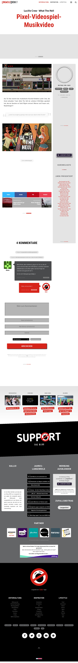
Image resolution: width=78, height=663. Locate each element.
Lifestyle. (63, 2)
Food (63, 602)
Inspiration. (54, 2)
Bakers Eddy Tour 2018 (64, 184)
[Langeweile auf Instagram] (39, 635)
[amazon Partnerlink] (11, 532)
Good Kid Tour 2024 (64, 213)
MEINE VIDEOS (48, 393)
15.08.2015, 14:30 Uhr (21, 277)
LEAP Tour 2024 (64, 211)
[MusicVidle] (33, 532)
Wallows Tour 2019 (64, 200)
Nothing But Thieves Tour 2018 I (64, 182)
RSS (43, 628)
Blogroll (8, 625)
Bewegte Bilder (39, 607)
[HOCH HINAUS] (39, 648)
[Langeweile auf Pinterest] (53, 635)
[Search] (75, 2)
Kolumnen (63, 604)
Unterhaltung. (44, 2)
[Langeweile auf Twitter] (31, 635)
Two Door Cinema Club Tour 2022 (64, 208)
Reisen (63, 607)
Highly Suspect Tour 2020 (64, 204)
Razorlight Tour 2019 (64, 189)
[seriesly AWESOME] (22, 532)
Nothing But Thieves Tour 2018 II (64, 187)
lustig (15, 615)
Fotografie (39, 611)
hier (27, 355)
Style (63, 611)
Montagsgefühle (15, 605)
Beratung (60, 625)
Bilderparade (15, 602)
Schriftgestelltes (39, 615)
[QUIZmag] (44, 532)
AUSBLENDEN (41, 56)
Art (39, 605)
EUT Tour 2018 (64, 188)
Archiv (15, 625)
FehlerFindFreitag (15, 604)
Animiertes (39, 602)
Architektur (39, 604)
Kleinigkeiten (15, 607)
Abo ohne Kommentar (35, 339)
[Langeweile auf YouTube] (46, 635)
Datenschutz (69, 625)
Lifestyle (59, 88)
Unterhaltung (15, 598)
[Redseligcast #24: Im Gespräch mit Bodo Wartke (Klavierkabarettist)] (30, 405)
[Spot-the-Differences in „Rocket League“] (47, 404)
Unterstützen (24, 625)
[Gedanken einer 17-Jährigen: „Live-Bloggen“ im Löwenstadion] (65, 405)
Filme (15, 609)
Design (39, 609)
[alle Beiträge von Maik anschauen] (64, 74)
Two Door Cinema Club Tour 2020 (64, 203)
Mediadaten (41, 625)
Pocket (45, 194)
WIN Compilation (15, 616)
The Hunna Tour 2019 (64, 193)
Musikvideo (64, 91)
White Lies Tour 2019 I (64, 192)
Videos (39, 616)
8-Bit (71, 88)
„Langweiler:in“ (69, 478)
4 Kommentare (64, 97)
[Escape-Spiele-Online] (66, 532)
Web (63, 616)
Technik (63, 613)
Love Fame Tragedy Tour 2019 (64, 196)
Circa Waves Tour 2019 (64, 198)
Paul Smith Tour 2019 (64, 199)
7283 (41, 590)
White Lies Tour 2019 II (64, 202)
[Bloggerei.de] (39, 658)
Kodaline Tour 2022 (64, 207)
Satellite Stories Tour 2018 (64, 185)
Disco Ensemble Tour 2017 (64, 181)
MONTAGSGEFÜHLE (13, 393)
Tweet (8, 194)
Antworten (46, 277)
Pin (33, 194)
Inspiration (39, 598)
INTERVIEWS (30, 393)
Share (21, 194)
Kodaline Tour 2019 (64, 195)
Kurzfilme (15, 611)
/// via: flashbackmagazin (27, 160)
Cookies (37, 628)
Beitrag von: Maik (64, 85)
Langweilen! (64, 507)
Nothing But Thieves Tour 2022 (64, 206)
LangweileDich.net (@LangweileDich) (29, 252)
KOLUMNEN (65, 393)
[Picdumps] (55, 532)
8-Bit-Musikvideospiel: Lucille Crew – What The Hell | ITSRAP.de (29, 257)
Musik (65, 88)
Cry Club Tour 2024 (64, 214)
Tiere (63, 615)
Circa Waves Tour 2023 (64, 210)
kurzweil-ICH (39, 613)
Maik (46, 292)
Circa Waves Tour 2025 (64, 215)
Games (15, 613)
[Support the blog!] (39, 439)
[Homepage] (11, 2)
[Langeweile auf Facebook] (24, 635)
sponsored (51, 625)
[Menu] (71, 2)
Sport (63, 609)
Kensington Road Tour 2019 (64, 191)
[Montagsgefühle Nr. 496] (12, 402)
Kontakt (33, 625)
